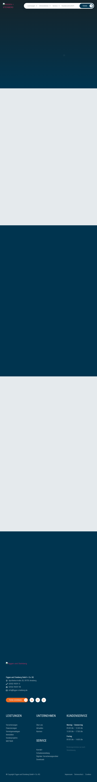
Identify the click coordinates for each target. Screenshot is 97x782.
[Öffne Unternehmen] (50, 6)
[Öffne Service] (59, 6)
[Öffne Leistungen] (36, 6)
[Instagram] (37, 700)
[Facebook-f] (44, 700)
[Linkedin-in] (32, 700)
